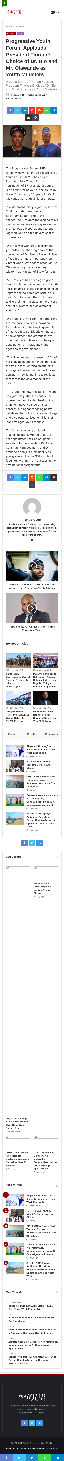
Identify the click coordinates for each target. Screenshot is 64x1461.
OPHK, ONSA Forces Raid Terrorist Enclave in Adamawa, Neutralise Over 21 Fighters (18, 1159)
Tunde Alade (16, 95)
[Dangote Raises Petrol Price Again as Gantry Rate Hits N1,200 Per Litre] (18, 698)
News (20, 33)
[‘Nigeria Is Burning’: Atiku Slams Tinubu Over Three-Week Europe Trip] (15, 751)
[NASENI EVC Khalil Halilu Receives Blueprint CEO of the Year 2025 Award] (45, 698)
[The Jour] (13, 11)
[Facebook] (24, 843)
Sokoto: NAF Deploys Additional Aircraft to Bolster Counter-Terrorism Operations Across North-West (40, 820)
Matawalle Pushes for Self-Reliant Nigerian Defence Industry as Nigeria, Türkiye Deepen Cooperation (45, 680)
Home (11, 26)
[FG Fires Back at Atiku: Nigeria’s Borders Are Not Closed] (15, 766)
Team (23, 1448)
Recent (12, 734)
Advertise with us (37, 1448)
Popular (31, 734)
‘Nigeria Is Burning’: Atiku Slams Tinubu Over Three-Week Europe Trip (41, 749)
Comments (51, 734)
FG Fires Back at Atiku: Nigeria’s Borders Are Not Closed (40, 764)
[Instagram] (39, 843)
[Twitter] (32, 843)
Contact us (53, 1448)
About (16, 1448)
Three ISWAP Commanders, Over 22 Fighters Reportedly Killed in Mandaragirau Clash (18, 680)
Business (21, 26)
